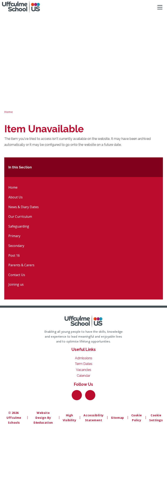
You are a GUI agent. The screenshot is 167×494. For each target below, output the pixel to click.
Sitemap (117, 418)
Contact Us (16, 275)
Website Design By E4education (43, 417)
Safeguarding (18, 226)
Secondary (16, 245)
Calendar (83, 376)
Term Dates (83, 364)
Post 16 (14, 255)
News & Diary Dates (23, 207)
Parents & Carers (21, 265)
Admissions (83, 358)
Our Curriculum (20, 216)
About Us (15, 197)
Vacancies (83, 370)
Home (8, 112)
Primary (14, 236)
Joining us (16, 284)
